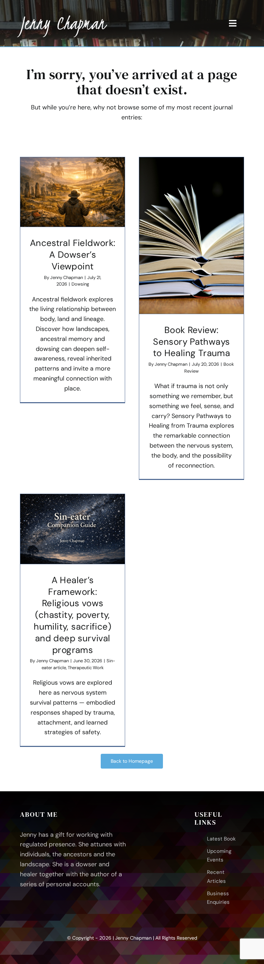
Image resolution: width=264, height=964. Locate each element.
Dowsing (80, 284)
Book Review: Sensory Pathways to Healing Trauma (191, 341)
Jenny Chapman (66, 277)
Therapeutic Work (86, 668)
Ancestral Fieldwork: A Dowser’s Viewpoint (73, 254)
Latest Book (221, 838)
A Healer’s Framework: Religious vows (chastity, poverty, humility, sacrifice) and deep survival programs (72, 615)
